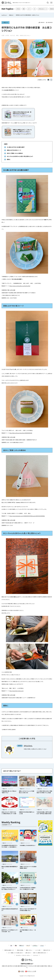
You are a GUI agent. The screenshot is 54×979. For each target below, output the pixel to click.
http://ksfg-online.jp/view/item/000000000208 (20, 433)
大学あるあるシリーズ (42, 9)
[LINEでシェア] (48, 80)
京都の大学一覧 (46, 950)
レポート (29, 9)
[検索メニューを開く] (48, 3)
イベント (42, 945)
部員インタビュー (29, 950)
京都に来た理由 (20, 950)
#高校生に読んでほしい (25, 35)
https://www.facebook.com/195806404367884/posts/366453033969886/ (27, 516)
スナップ (28, 945)
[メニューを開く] (51, 3)
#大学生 (7, 35)
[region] (27, 9)
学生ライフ (21, 945)
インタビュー (35, 945)
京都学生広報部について (9, 950)
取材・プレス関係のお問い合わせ (39, 952)
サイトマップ (35, 955)
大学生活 (18, 9)
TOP (11, 945)
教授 (24, 9)
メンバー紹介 (38, 950)
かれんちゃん (28, 746)
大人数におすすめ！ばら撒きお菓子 (16, 147)
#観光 (17, 35)
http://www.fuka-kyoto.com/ (16, 691)
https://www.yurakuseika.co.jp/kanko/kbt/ (19, 286)
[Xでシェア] (51, 80)
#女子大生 (12, 35)
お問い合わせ (28, 952)
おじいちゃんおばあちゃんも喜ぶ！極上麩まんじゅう (20, 156)
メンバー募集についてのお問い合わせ (15, 952)
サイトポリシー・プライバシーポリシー (23, 955)
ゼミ (34, 9)
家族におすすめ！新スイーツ (14, 150)
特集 (16, 945)
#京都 (3, 35)
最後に (8, 159)
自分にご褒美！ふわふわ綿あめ (15, 153)
